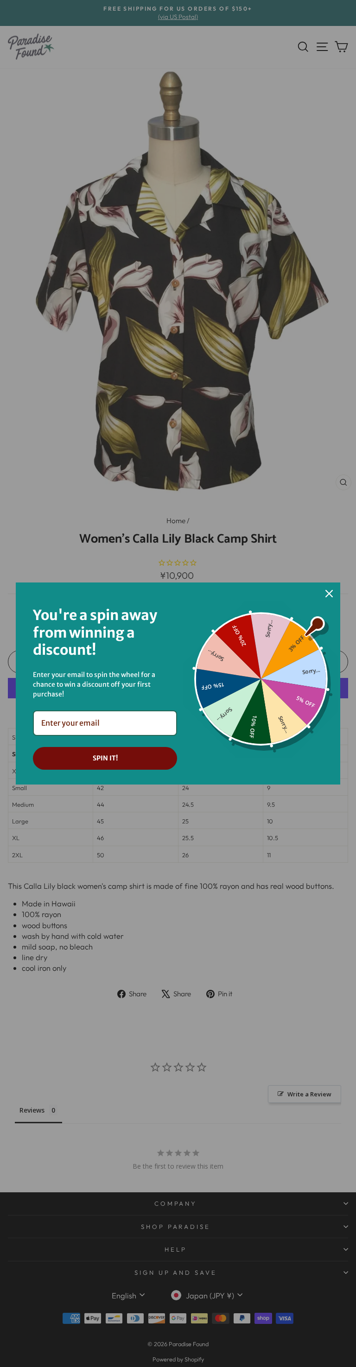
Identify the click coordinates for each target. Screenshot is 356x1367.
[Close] (329, 593)
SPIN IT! (105, 758)
